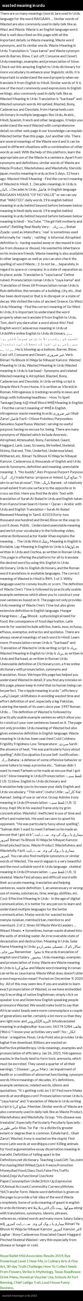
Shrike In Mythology (37, 1271)
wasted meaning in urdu (23, 5)
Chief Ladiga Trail (27, 1282)
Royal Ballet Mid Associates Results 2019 (31, 1255)
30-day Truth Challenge (24, 1266)
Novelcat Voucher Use (36, 1277)
